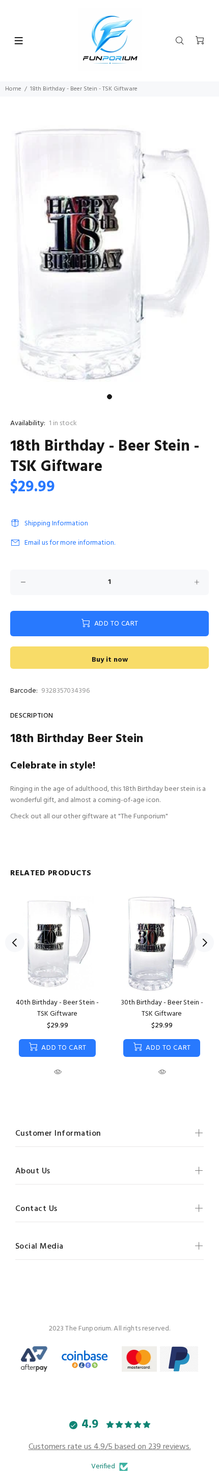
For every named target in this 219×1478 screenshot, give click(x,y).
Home (13, 89)
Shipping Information (56, 523)
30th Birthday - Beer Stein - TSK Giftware (162, 1008)
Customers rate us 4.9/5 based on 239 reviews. (110, 1447)
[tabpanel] (109, 251)
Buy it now (110, 660)
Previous (14, 942)
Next (204, 942)
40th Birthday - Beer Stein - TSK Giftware (57, 1008)
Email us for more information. (69, 543)
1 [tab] (109, 396)
